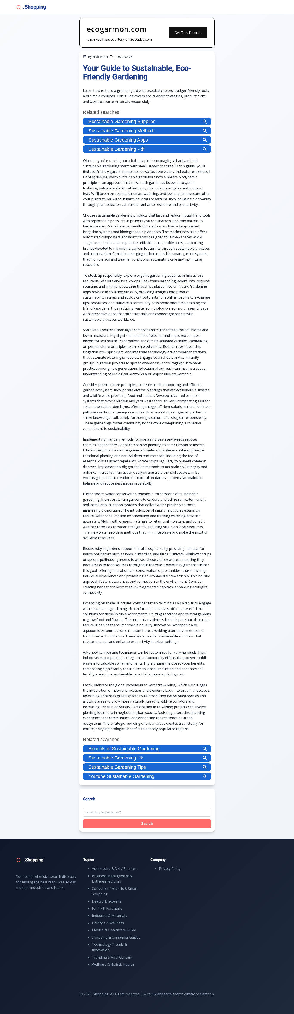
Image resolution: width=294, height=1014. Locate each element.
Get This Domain (188, 32)
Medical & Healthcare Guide (114, 930)
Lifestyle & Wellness (108, 923)
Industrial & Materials (109, 915)
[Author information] (111, 56)
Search (147, 823)
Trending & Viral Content (112, 957)
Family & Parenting (107, 908)
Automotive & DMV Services (114, 868)
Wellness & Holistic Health (113, 964)
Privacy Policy (170, 868)
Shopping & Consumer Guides (116, 937)
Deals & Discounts (106, 901)
